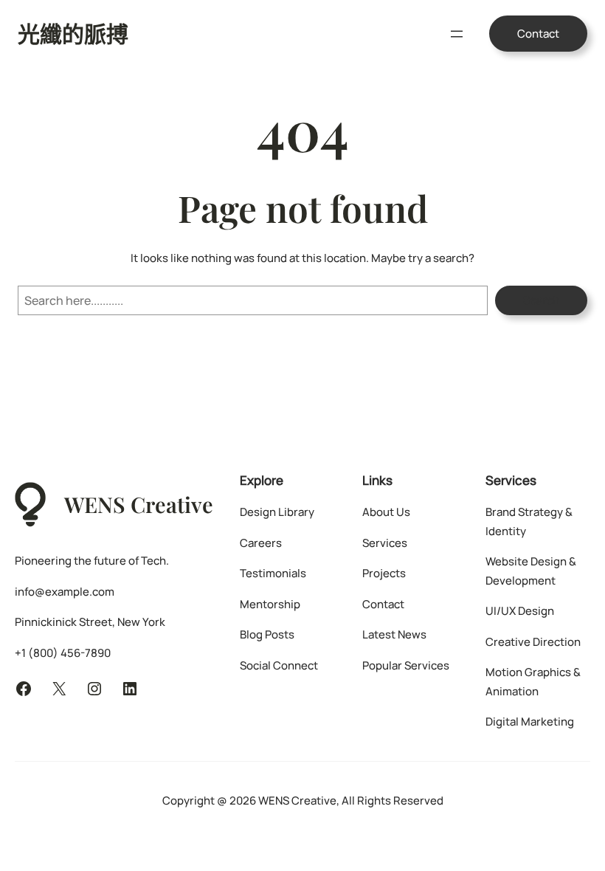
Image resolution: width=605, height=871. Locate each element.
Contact (538, 33)
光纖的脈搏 (73, 33)
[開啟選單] (457, 34)
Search (541, 300)
